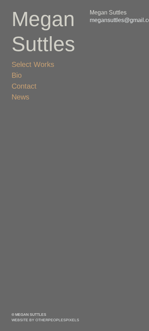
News (20, 97)
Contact (24, 86)
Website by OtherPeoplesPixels (45, 320)
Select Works (33, 64)
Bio (17, 75)
